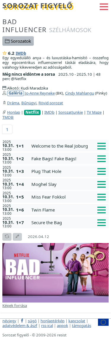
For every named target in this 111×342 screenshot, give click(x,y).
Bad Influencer (46, 25)
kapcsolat (76, 320)
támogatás (81, 325)
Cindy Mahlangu (79, 93)
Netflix (32, 112)
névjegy (9, 320)
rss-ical (47, 325)
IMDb (21, 53)
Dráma (13, 102)
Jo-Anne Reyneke (40, 93)
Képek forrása (14, 305)
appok (62, 325)
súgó (32, 320)
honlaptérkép (53, 320)
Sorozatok (20, 41)
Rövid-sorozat (50, 102)
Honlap (13, 112)
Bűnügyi (28, 102)
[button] (104, 6)
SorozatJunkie (70, 112)
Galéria (15, 93)
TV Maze (94, 112)
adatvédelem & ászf (19, 325)
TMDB (8, 117)
